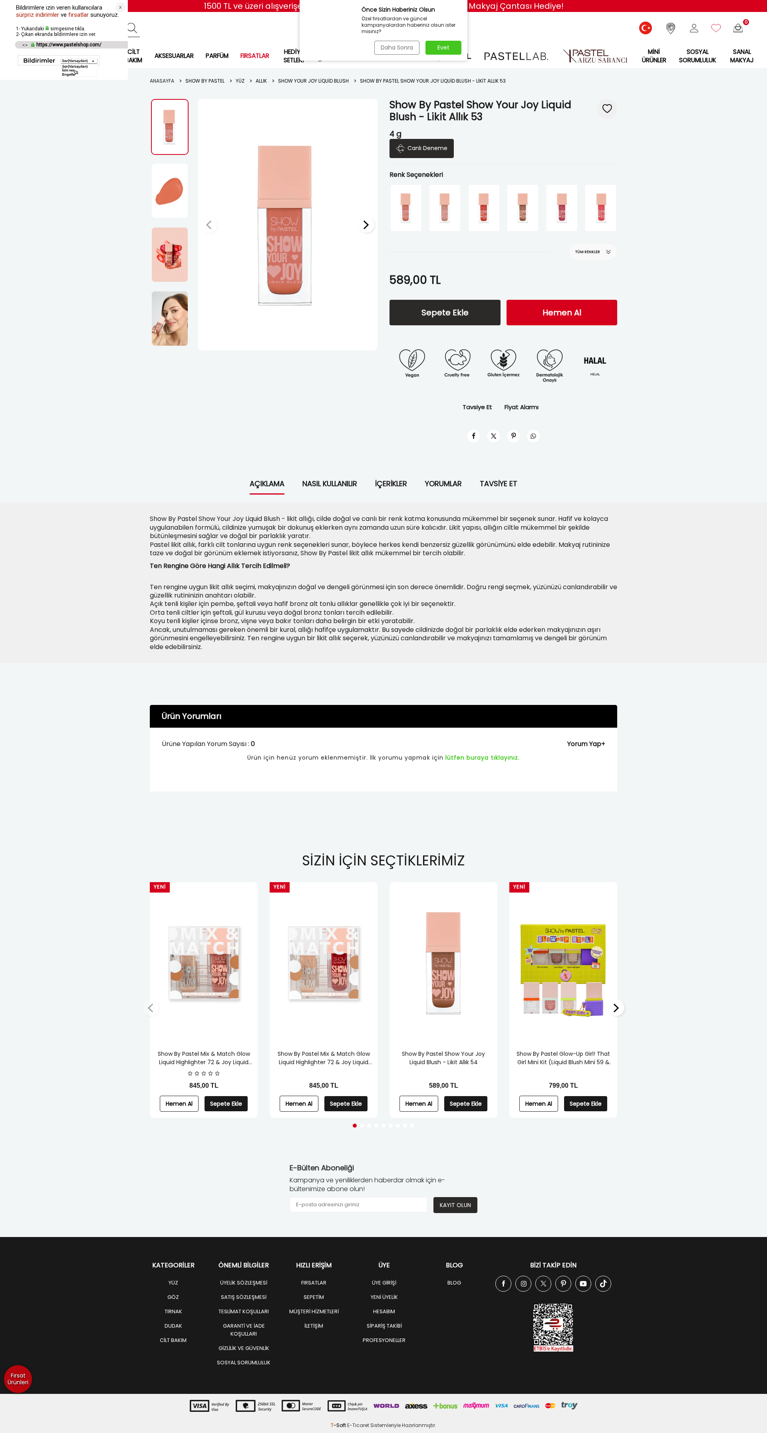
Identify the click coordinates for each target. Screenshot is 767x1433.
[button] (209, 225)
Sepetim (314, 1297)
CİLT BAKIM (133, 56)
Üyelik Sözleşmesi (243, 1283)
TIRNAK (173, 1311)
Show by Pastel (205, 81)
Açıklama (267, 484)
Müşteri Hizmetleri (314, 1311)
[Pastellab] (516, 56)
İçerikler (391, 484)
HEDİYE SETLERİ (294, 56)
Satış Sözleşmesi (243, 1297)
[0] (738, 28)
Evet (443, 47)
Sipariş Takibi (384, 1326)
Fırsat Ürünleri (18, 1379)
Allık (261, 81)
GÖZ (173, 1297)
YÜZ (173, 1283)
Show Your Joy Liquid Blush (313, 81)
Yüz (240, 81)
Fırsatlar (313, 1283)
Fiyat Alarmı (521, 407)
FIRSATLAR (254, 55)
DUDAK (173, 1326)
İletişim (313, 1326)
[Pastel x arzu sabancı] (595, 56)
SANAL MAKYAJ (742, 56)
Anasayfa (162, 81)
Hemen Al (561, 312)
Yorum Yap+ (586, 744)
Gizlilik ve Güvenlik (244, 1348)
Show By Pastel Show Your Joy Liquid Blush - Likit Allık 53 (433, 81)
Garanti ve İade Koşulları (244, 1330)
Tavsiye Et (477, 407)
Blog (454, 1283)
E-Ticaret (358, 1425)
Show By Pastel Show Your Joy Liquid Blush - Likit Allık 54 (443, 1058)
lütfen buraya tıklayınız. (482, 758)
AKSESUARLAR (174, 55)
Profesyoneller (384, 1340)
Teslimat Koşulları (244, 1311)
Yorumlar (443, 484)
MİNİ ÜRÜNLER (654, 56)
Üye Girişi (384, 1283)
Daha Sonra (397, 47)
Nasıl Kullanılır (329, 484)
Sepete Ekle (445, 312)
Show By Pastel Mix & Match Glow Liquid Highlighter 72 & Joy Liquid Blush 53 (204, 1058)
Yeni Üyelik (384, 1297)
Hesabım (384, 1311)
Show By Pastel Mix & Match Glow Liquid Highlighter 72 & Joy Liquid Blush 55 (324, 1058)
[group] (288, 224)
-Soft (339, 1425)
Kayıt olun (455, 1205)
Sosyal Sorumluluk (697, 56)
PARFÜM (217, 55)
